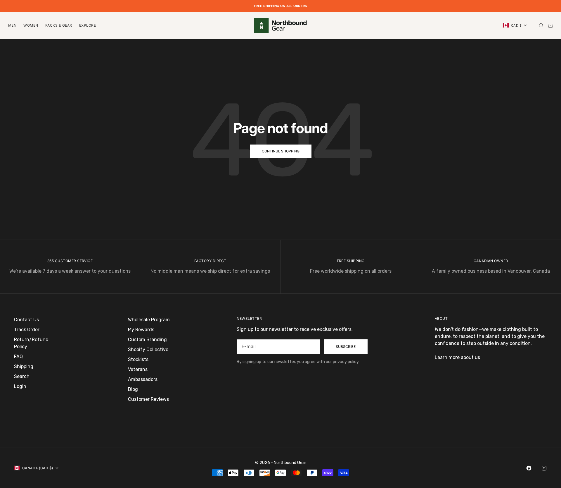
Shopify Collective (148, 349)
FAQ (18, 356)
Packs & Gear (58, 25)
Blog (133, 389)
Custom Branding (147, 339)
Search (22, 376)
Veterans (138, 369)
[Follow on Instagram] (544, 468)
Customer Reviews (148, 399)
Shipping (23, 366)
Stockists (138, 359)
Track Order (26, 329)
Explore (87, 25)
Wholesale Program (149, 319)
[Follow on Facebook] (529, 468)
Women (30, 25)
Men (12, 25)
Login (20, 386)
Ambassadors (142, 379)
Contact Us (26, 319)
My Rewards (141, 329)
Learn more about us (457, 357)
